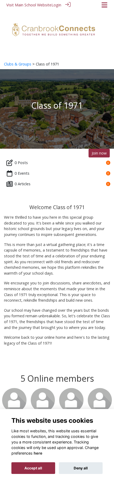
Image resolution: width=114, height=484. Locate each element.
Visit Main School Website (28, 4)
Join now (99, 153)
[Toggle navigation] (104, 5)
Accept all (33, 468)
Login (56, 4)
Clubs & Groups (17, 64)
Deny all (81, 468)
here (38, 453)
